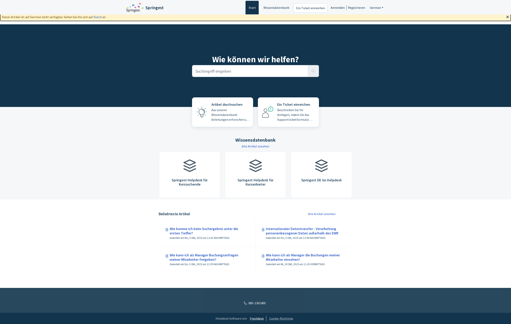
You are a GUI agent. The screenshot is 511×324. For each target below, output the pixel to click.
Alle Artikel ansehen (255, 146)
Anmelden (338, 8)
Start (252, 8)
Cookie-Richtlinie (281, 318)
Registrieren (356, 8)
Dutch (97, 17)
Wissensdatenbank (276, 8)
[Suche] (313, 71)
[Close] (507, 16)
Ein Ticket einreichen (310, 8)
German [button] (375, 8)
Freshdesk (257, 318)
